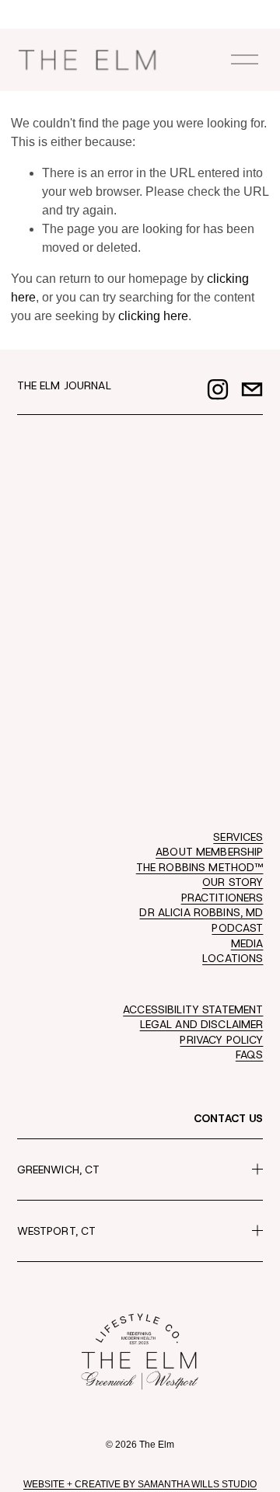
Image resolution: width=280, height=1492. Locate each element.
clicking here (153, 315)
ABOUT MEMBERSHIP (209, 852)
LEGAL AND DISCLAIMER (202, 1024)
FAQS (250, 1054)
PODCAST (237, 928)
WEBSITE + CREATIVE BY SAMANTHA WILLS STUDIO (140, 1484)
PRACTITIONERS (222, 898)
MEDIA (247, 943)
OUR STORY (232, 882)
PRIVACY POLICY (221, 1040)
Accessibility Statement (193, 1009)
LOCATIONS (232, 958)
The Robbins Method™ (200, 867)
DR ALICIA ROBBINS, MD (201, 912)
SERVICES (238, 837)
